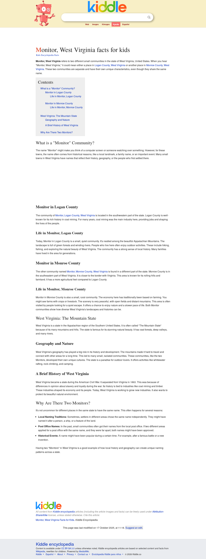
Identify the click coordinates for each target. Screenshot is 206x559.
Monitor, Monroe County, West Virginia (87, 271)
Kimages (106, 24)
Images (95, 24)
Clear (142, 17)
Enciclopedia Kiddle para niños (106, 554)
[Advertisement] (103, 36)
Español (125, 24)
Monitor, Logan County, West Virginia (75, 215)
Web (87, 24)
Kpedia (116, 24)
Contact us (83, 554)
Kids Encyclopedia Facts (47, 54)
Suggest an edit (133, 527)
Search (149, 17)
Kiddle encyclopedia (64, 511)
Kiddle (39, 554)
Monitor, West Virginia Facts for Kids (55, 520)
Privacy (70, 554)
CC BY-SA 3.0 (67, 548)
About (60, 554)
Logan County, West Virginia (110, 65)
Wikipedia (40, 551)
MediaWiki (84, 551)
